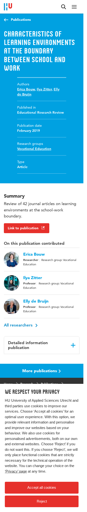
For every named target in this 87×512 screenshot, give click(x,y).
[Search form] (63, 6)
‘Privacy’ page (16, 471)
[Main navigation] (74, 6)
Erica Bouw (26, 89)
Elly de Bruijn (36, 301)
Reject (42, 501)
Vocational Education (34, 149)
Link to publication (23, 228)
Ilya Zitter (44, 89)
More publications (39, 370)
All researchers (19, 325)
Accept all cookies (41, 487)
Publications (21, 19)
